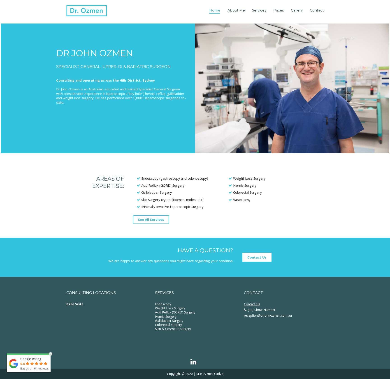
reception (268, 315)
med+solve (215, 374)
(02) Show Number (261, 310)
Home (214, 10)
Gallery (297, 10)
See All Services (151, 219)
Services (259, 10)
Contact (317, 10)
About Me (236, 10)
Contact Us (257, 257)
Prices (278, 10)
